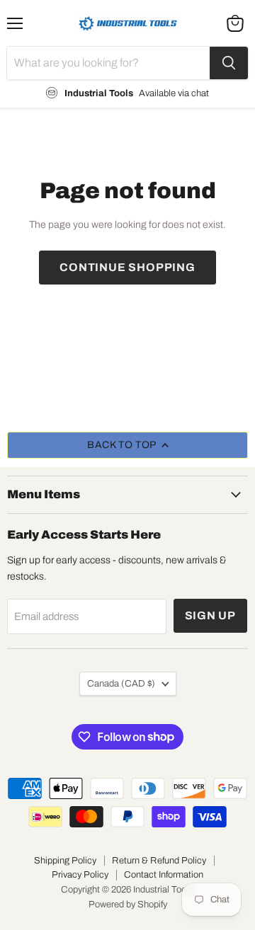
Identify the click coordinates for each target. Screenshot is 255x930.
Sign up (211, 615)
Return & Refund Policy (159, 861)
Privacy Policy (80, 875)
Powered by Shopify (128, 904)
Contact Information (163, 875)
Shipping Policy (65, 861)
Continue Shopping (128, 267)
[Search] (229, 63)
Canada (121, 683)
